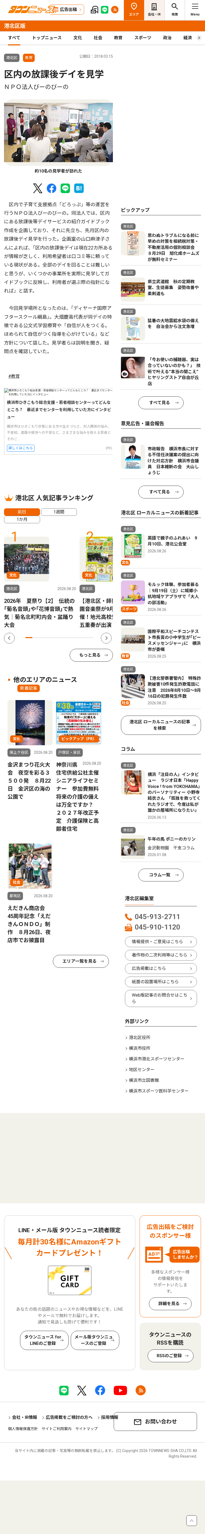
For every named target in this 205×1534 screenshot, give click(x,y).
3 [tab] (42, 637)
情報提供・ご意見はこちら (157, 941)
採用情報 (109, 1417)
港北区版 (14, 26)
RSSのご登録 (169, 1355)
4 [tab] (49, 637)
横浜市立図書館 (144, 1080)
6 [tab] (63, 637)
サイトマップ (86, 1429)
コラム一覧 (159, 874)
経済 (187, 37)
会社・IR (154, 14)
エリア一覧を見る (79, 961)
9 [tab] (83, 637)
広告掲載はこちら (149, 968)
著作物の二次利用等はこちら (159, 955)
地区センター (142, 1069)
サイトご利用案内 (57, 1429)
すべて (14, 37)
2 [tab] (35, 637)
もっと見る (90, 655)
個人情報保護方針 (23, 1429)
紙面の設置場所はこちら (155, 981)
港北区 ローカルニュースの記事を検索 (159, 725)
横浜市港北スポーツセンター (156, 1058)
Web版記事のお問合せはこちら (159, 998)
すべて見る (159, 402)
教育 (118, 37)
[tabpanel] (58, 136)
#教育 (14, 376)
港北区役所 (139, 1037)
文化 (77, 37)
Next (106, 638)
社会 (98, 37)
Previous (9, 638)
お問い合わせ (161, 1421)
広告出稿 (68, 9)
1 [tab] (28, 637)
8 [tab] (76, 637)
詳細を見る (169, 1303)
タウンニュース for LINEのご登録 (42, 1340)
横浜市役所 (139, 1048)
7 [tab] (69, 637)
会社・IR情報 (24, 1417)
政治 (167, 37)
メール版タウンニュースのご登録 (93, 1340)
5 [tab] (56, 637)
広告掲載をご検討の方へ (69, 1417)
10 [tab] (90, 637)
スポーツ (142, 37)
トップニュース (47, 37)
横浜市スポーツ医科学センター (159, 1091)
